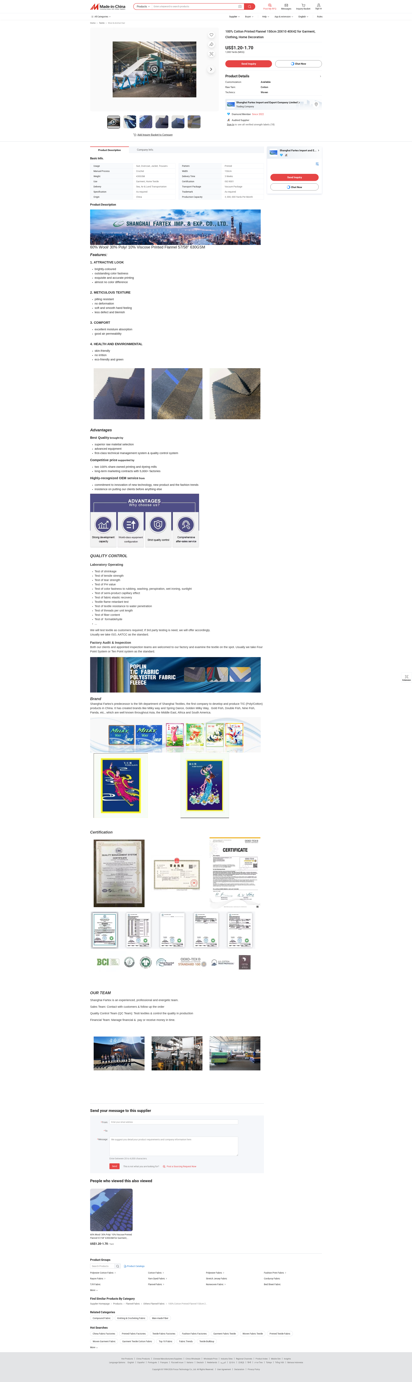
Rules (320, 16)
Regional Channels (244, 1358)
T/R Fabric (95, 1284)
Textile (101, 23)
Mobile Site (276, 1358)
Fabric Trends (186, 1341)
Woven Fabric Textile (253, 1333)
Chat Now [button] (300, 63)
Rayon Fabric (96, 1278)
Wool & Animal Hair (116, 23)
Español (141, 1362)
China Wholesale (193, 1358)
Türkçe (269, 1362)
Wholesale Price (210, 1358)
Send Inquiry (248, 63)
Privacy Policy (254, 1369)
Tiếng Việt (279, 1362)
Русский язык (177, 1362)
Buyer (248, 16)
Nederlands (212, 1362)
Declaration (239, 1369)
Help (264, 16)
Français (164, 1362)
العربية (223, 1362)
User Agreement (224, 1369)
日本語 (241, 1362)
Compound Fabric (102, 1318)
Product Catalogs (135, 1266)
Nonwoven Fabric (215, 1284)
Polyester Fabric (214, 1272)
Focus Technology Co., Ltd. (185, 1369)
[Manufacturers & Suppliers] (107, 6)
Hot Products (127, 1358)
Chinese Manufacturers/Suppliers (167, 1358)
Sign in (318, 8)
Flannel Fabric (155, 1284)
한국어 (232, 1362)
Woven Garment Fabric (104, 1341)
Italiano (190, 1362)
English (131, 1362)
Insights (287, 1358)
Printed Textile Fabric (280, 1333)
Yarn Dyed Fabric (156, 1278)
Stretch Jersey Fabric (216, 1278)
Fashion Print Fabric (274, 1272)
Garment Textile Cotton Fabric (137, 1341)
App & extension (283, 16)
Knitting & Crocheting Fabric (131, 1318)
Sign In (230, 124)
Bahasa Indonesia (295, 1362)
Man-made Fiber (160, 1318)
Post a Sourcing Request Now (179, 1166)
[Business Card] (317, 163)
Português (152, 1362)
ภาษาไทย (258, 1362)
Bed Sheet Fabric (272, 1284)
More (93, 1347)
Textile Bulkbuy (206, 1341)
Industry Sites (227, 1358)
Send (114, 1166)
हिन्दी (249, 1362)
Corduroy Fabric (272, 1278)
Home (92, 23)
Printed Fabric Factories (134, 1333)
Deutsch (200, 1362)
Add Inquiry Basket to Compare (155, 134)
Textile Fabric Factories (163, 1333)
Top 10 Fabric (165, 1341)
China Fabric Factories (104, 1333)
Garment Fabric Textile (224, 1333)
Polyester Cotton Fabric (102, 1272)
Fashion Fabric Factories (194, 1333)
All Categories (101, 16)
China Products (143, 1358)
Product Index (262, 1358)
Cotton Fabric (155, 1272)
